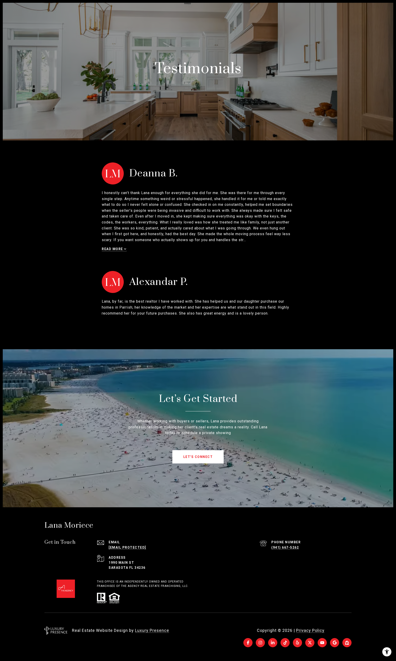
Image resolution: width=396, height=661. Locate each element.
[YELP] (297, 642)
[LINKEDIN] (272, 642)
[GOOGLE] (334, 642)
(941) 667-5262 (285, 547)
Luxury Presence (152, 630)
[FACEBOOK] (248, 642)
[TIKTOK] (285, 642)
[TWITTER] (309, 642)
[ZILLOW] (347, 642)
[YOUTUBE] (322, 642)
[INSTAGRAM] (260, 642)
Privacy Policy (310, 630)
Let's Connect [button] (198, 457)
